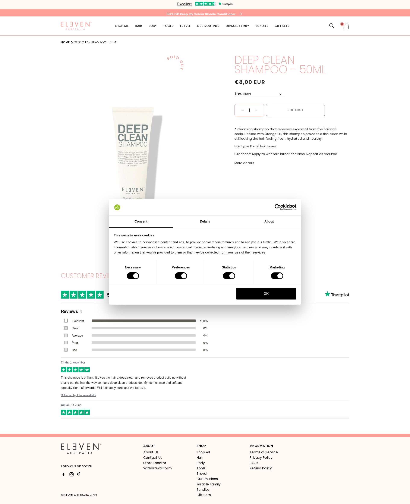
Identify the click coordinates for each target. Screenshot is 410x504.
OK (266, 293)
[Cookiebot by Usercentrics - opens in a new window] (277, 207)
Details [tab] (205, 221)
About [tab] (269, 221)
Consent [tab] (141, 221)
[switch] (181, 276)
